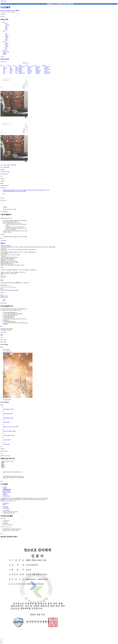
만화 (4, 31)
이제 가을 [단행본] (7, 399)
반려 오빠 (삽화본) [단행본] (9, 435)
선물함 (4, 52)
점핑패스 (5, 54)
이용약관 (5, 488)
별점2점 (6, 290)
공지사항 (46, 68)
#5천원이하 (12, 191)
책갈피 (28, 69)
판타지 (6, 44)
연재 (6, 23)
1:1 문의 (46, 70)
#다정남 (21, 190)
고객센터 (44, 65)
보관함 (28, 68)
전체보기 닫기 (3, 61)
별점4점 (13, 290)
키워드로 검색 (22, 73)
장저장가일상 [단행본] (8, 413)
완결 (6, 28)
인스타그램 (5, 506)
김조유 (3, 169)
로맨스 (6, 46)
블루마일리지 (38, 70)
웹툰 (4, 22)
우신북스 (8, 171)
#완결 (21, 191)
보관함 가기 (3, 455)
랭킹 (6, 29)
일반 (6, 49)
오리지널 (7, 24)
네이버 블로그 (6, 503)
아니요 (4, 332)
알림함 (9, 10)
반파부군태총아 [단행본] (8, 417)
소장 (4, 193)
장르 (6, 27)
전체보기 (2, 56)
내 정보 (34, 65)
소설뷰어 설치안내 (4, 185)
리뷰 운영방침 (3, 284)
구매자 (4, 299)
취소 (1, 446)
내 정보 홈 (38, 66)
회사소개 (5, 486)
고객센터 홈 (46, 66)
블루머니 (38, 68)
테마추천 (21, 71)
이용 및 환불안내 (4, 211)
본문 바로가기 (3, 1)
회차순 (1, 200)
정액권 (37, 69)
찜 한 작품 (29, 70)
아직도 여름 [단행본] (7, 352)
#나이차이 (17, 190)
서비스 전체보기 (6, 496)
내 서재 (26, 65)
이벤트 (4, 50)
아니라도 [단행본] (7, 439)
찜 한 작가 (29, 71)
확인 (1, 238)
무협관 (6, 36)
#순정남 (33, 190)
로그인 (13, 10)
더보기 (1, 404)
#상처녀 (44, 190)
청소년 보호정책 (6, 490)
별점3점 (9, 290)
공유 (5, 187)
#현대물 (4, 190)
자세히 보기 (26, 282)
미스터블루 (5, 7)
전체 (4, 300)
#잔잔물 (4, 191)
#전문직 (13, 190)
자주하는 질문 (47, 69)
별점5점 (17, 290)
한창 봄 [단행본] (6, 349)
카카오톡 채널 (6, 508)
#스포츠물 (9, 190)
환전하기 (5, 240)
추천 (6, 33)
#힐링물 (8, 191)
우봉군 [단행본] (6, 422)
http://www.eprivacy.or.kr (16, 528)
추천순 (5, 303)
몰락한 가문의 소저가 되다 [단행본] (10, 426)
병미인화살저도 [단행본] (8, 409)
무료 (6, 38)
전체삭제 (2, 16)
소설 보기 (8, 455)
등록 (1, 294)
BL (6, 47)
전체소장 (2, 198)
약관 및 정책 (47, 71)
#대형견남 (25, 190)
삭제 (1, 332)
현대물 (12, 164)
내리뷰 (28, 73)
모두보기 (2, 277)
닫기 (1, 240)
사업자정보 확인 (45, 498)
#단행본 (24, 191)
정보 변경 (38, 73)
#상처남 (29, 190)
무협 (6, 45)
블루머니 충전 (3, 10)
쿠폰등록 (38, 71)
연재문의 (5, 494)
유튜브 (4, 504)
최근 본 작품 (30, 66)
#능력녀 (41, 190)
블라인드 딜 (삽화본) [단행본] (9, 431)
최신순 (5, 200)
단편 (6, 26)
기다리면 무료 (6, 51)
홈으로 (7, 59)
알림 (3, 187)
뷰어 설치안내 (47, 73)
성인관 (6, 37)
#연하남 (37, 190)
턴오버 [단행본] (6, 444)
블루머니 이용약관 (7, 492)
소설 (4, 41)
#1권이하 (17, 191)
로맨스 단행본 (7, 164)
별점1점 (2, 290)
